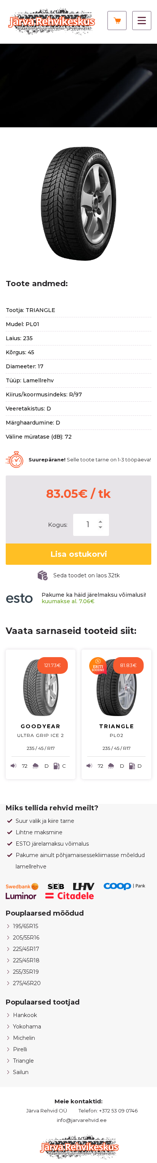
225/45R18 (26, 960)
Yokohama (27, 1026)
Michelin (24, 1038)
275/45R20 (27, 983)
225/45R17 (26, 949)
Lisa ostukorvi (78, 554)
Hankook (25, 1015)
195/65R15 (25, 926)
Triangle (23, 1060)
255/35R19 (26, 971)
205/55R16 (26, 937)
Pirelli (20, 1049)
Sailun (21, 1072)
